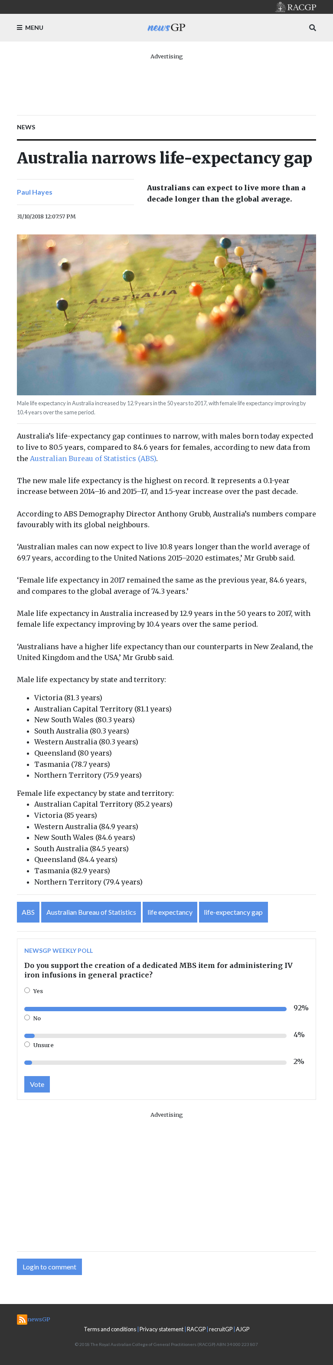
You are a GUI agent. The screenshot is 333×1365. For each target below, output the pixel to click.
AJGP (242, 1329)
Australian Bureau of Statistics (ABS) (93, 458)
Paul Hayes (34, 192)
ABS (28, 912)
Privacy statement (161, 1329)
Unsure (43, 1044)
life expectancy (170, 912)
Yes (38, 990)
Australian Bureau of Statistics (91, 912)
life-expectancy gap (233, 912)
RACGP (196, 1329)
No (37, 1018)
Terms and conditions (110, 1329)
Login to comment (49, 1266)
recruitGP (220, 1329)
